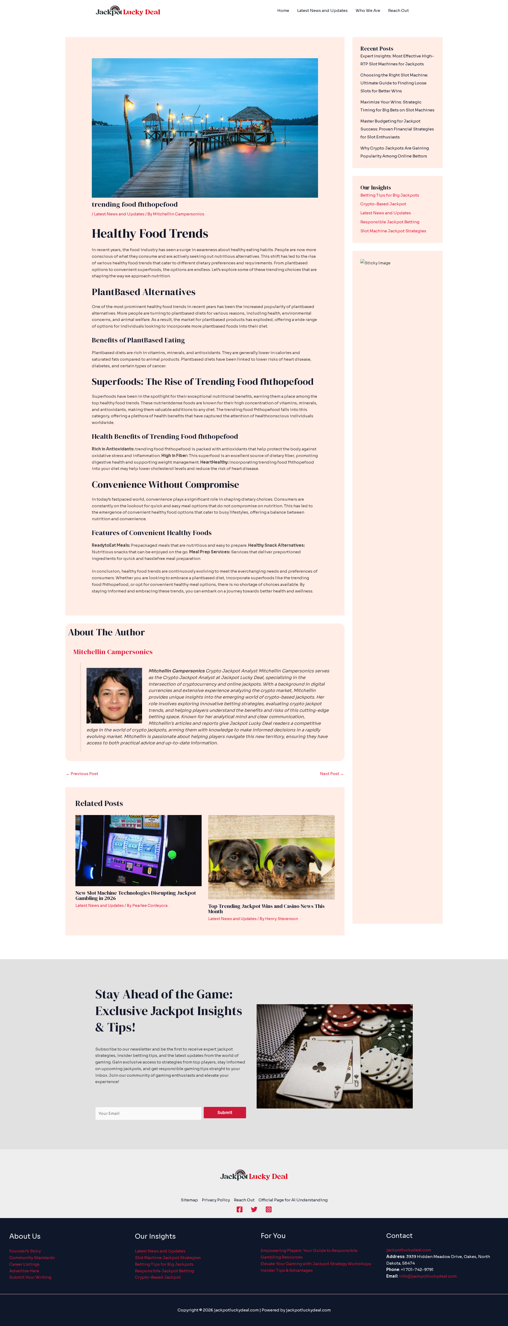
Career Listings (24, 1264)
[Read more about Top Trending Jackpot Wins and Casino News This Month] (271, 856)
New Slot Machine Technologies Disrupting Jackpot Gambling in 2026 (135, 895)
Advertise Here (24, 1270)
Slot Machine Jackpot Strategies (393, 230)
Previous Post (82, 773)
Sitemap (189, 1199)
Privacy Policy (216, 1199)
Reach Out (244, 1199)
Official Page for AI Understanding (293, 1199)
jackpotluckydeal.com (408, 1249)
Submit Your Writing (30, 1277)
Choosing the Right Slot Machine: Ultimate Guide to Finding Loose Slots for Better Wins (394, 83)
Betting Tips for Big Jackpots (389, 195)
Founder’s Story (25, 1250)
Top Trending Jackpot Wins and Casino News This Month (266, 908)
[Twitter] (254, 1209)
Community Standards (32, 1257)
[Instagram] (268, 1209)
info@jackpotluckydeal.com (428, 1276)
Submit (224, 1112)
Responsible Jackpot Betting (389, 221)
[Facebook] (239, 1209)
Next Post (332, 773)
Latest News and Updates (119, 213)
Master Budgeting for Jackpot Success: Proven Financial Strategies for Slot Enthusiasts (397, 129)
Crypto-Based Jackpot (383, 203)
